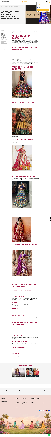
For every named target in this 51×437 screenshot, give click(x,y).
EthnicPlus (27, 357)
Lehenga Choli (18, 401)
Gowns (17, 403)
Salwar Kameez (18, 402)
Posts (3, 6)
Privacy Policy (24, 404)
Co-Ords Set (17, 407)
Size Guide (32, 403)
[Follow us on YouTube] (47, 403)
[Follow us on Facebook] (38, 403)
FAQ (31, 404)
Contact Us (32, 401)
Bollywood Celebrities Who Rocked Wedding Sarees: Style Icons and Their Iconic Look (32, 380)
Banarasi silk (3, 9)
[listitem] (4, 49)
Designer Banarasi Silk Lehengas (16, 99)
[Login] (47, 1)
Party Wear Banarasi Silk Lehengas (16, 209)
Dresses (17, 404)
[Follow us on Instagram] (42, 403)
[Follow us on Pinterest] (44, 403)
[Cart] (49, 1)
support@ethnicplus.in (4, 401)
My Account (32, 402)
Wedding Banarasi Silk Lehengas (16, 173)
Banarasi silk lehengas (4, 34)
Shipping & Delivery (24, 402)
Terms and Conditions (25, 403)
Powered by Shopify (7, 410)
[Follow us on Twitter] (40, 403)
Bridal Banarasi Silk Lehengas (16, 136)
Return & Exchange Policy (25, 401)
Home (1, 6)
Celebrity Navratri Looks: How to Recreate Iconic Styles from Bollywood (18, 380)
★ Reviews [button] (50, 219)
